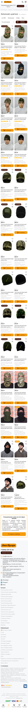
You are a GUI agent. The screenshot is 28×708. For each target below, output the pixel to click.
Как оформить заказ (6, 645)
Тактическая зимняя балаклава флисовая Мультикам (6, 393)
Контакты (3, 634)
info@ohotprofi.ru (7, 556)
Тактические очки (6, 609)
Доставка (3, 636)
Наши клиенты (5, 652)
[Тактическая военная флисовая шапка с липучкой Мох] (20, 177)
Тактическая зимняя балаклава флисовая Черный (20, 427)
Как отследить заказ (6, 647)
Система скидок (5, 643)
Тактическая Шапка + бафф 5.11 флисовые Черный (20, 83)
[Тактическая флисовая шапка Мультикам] (20, 246)
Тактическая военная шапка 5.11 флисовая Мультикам (7, 118)
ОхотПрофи (4, 9)
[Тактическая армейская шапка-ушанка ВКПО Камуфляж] (20, 484)
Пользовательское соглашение (9, 660)
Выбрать (21, 508)
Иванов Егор (19, 698)
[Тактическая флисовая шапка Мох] (7, 246)
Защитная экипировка (7, 607)
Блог (2, 656)
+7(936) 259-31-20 (7, 550)
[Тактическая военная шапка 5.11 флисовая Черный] (20, 141)
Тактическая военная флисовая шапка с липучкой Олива (7, 225)
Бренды (3, 625)
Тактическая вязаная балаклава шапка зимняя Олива (20, 462)
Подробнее (20, 6)
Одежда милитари (6, 594)
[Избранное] (12, 26)
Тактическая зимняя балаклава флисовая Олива (6, 427)
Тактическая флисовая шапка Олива (7, 293)
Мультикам (11, 18)
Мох (23, 18)
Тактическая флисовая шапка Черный (20, 293)
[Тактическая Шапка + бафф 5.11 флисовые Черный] (20, 69)
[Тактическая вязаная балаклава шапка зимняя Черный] (7, 484)
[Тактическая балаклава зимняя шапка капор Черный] (7, 448)
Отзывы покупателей (7, 650)
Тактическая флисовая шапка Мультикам (20, 259)
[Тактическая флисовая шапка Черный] (20, 279)
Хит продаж (4, 620)
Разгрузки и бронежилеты (8, 605)
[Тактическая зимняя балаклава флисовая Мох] (20, 379)
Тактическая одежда (7, 596)
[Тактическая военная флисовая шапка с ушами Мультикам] (7, 313)
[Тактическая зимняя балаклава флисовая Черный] (20, 414)
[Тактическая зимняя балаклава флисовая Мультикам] (7, 379)
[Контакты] (25, 2)
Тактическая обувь (6, 601)
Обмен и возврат (5, 654)
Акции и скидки (5, 623)
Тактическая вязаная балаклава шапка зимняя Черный (6, 497)
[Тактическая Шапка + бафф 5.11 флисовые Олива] (7, 69)
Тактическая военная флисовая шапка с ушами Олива (7, 359)
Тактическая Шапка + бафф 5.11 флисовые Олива (7, 83)
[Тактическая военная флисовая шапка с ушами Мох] (20, 313)
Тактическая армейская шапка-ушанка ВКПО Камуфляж (19, 497)
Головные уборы (18, 9)
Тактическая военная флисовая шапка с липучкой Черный (20, 225)
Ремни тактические (6, 598)
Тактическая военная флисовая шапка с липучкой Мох (20, 190)
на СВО (4, 18)
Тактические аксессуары (8, 614)
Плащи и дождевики (6, 616)
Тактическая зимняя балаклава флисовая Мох (20, 393)
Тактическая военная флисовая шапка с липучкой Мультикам (7, 190)
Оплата (3, 639)
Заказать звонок (6, 552)
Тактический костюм (6, 590)
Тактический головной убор (9, 592)
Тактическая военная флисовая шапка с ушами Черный (20, 359)
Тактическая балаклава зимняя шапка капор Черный (7, 462)
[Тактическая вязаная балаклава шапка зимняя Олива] (20, 448)
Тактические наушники (7, 612)
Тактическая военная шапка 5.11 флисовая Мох (20, 118)
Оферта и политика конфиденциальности (12, 658)
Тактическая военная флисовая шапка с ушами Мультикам (7, 326)
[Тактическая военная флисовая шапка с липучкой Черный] (20, 211)
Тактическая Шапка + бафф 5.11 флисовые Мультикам (7, 46)
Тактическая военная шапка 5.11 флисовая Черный (20, 155)
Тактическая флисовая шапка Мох (7, 259)
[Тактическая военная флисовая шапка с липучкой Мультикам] (7, 177)
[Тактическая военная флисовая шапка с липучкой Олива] (7, 211)
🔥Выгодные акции (6, 630)
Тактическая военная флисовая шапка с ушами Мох (20, 326)
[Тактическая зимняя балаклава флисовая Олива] (7, 414)
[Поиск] (22, 2)
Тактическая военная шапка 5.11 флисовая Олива (7, 155)
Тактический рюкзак (6, 603)
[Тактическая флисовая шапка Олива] (7, 279)
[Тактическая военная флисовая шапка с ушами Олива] (7, 346)
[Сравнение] (12, 28)
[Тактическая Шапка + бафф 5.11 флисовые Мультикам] (7, 33)
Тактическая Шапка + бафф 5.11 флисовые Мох (20, 46)
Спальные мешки (5, 618)
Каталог (10, 9)
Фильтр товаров (22, 22)
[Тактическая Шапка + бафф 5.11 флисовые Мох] (20, 33)
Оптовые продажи (6, 641)
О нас (2, 632)
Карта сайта (4, 663)
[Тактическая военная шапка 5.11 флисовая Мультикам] (7, 105)
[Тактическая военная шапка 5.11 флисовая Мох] (20, 105)
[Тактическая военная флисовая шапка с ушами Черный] (20, 346)
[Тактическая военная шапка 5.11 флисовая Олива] (7, 141)
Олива (18, 18)
